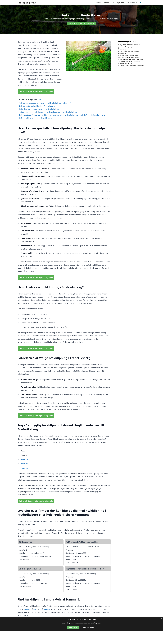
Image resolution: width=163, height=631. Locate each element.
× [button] (161, 618)
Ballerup (24, 459)
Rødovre (24, 464)
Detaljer (99, 623)
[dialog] (81, 624)
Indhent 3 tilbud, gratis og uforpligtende (81, 23)
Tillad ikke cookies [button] (88, 627)
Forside (98, 3)
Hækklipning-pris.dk (27, 2)
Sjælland (120, 3)
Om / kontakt (132, 3)
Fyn (113, 3)
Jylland (106, 3)
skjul (40, 100)
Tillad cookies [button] (73, 627)
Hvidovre (24, 468)
